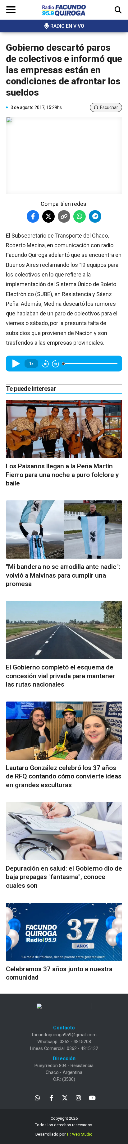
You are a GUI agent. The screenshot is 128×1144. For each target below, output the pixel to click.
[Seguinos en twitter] (64, 1097)
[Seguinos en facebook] (51, 1097)
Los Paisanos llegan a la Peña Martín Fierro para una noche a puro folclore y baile (62, 474)
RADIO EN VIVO (67, 26)
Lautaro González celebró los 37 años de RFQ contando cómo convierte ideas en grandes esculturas (63, 776)
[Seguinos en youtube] (92, 1097)
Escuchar (109, 107)
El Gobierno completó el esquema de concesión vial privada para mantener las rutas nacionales (60, 676)
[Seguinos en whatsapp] (37, 1097)
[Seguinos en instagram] (78, 1097)
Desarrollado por (64, 1134)
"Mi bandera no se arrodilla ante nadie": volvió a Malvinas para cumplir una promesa (63, 575)
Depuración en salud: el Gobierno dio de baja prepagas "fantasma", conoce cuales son (64, 877)
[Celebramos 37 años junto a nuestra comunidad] (64, 932)
